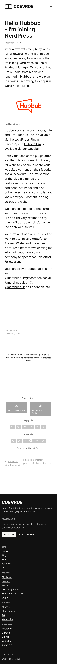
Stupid (5, 597)
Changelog (6, 659)
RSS (21, 534)
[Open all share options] (13, 441)
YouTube (6, 641)
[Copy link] (43, 441)
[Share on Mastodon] (19, 441)
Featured (6, 563)
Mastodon (7, 628)
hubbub (9, 358)
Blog (4, 555)
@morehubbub (15, 282)
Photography (8, 611)
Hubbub (25, 76)
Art (3, 615)
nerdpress (28, 358)
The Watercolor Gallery (14, 593)
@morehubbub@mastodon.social (28, 278)
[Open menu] (50, 6)
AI (3, 567)
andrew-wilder (16, 355)
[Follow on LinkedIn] (31, 427)
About (30, 534)
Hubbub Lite (25, 135)
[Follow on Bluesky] (25, 427)
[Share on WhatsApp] (25, 441)
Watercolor (7, 619)
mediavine (18, 358)
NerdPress (26, 63)
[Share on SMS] (31, 441)
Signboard (7, 577)
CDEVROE (24, 6)
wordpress (46, 358)
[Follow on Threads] (43, 427)
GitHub (5, 637)
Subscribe (8, 534)
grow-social (44, 355)
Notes (5, 551)
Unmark (6, 581)
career (26, 355)
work (28, 361)
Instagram (7, 645)
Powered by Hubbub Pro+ (28, 448)
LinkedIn (6, 632)
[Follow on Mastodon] (18, 427)
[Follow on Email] (12, 427)
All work (6, 607)
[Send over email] (37, 441)
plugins (37, 358)
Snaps (5, 559)
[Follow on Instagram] (37, 427)
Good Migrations (10, 589)
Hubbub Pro (32, 144)
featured (34, 355)
